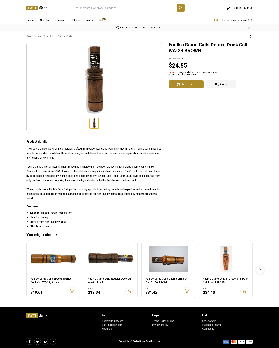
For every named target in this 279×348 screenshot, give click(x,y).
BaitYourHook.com (112, 324)
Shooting (45, 20)
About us (107, 328)
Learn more (191, 74)
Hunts (101, 20)
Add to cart (187, 84)
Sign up (248, 7)
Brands (89, 20)
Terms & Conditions (163, 320)
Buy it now (221, 84)
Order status (209, 320)
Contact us (208, 328)
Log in (237, 7)
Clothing (75, 20)
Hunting (30, 20)
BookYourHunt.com (112, 320)
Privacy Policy (160, 324)
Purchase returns (212, 324)
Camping (60, 20)
